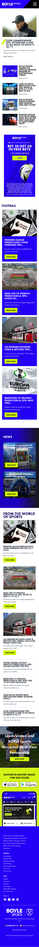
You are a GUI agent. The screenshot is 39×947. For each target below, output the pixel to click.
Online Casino (7, 871)
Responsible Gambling (9, 889)
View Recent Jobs (8, 891)
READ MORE (11, 257)
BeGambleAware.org (29, 926)
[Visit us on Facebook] (5, 899)
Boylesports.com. (17, 935)
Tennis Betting (7, 864)
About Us (6, 884)
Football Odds (7, 859)
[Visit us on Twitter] (9, 899)
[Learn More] (10, 784)
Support (5, 879)
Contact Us (6, 881)
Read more (9, 560)
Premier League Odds (9, 866)
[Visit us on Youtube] (13, 899)
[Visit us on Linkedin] (17, 899)
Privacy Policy (7, 886)
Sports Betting (7, 856)
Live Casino (6, 868)
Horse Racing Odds (8, 861)
